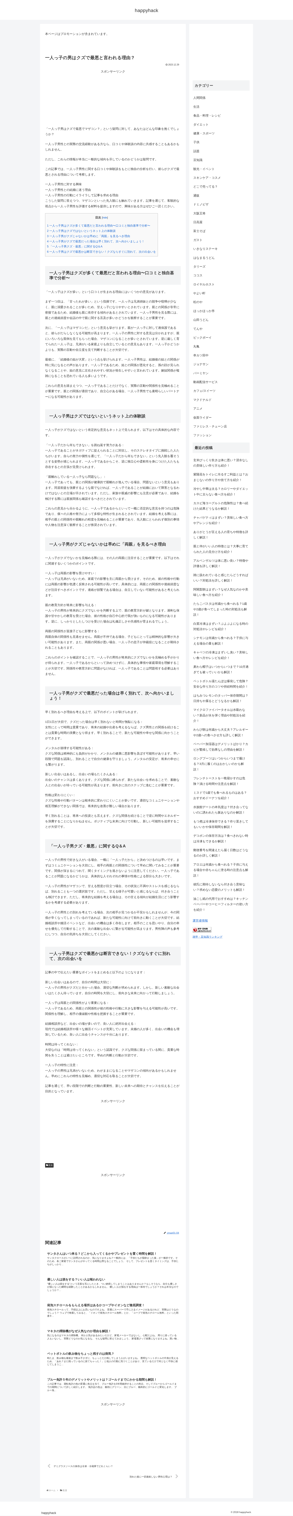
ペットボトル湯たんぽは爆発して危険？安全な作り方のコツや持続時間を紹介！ (220, 683)
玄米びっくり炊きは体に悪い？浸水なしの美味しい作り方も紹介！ (220, 462)
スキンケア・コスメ (207, 177)
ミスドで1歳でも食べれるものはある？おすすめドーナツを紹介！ (220, 795)
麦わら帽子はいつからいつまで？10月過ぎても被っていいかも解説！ (221, 669)
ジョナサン (201, 364)
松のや (197, 302)
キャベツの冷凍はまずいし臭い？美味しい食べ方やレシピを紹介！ (220, 655)
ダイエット (201, 124)
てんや (197, 328)
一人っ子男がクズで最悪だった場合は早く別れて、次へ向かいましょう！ (95, 241)
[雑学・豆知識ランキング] (202, 931)
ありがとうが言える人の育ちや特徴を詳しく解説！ (220, 534)
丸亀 (196, 346)
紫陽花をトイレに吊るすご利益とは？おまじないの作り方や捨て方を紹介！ (220, 477)
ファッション (202, 435)
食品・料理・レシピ (207, 115)
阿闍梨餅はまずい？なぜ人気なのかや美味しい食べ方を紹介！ (220, 592)
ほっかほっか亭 (204, 311)
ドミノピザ (201, 204)
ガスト (197, 240)
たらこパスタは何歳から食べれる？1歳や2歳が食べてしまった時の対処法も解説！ (220, 609)
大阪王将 (199, 213)
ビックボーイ (202, 337)
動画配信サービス (205, 382)
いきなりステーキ (205, 248)
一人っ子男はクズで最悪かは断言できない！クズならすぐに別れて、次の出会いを (101, 251)
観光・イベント (204, 169)
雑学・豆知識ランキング (207, 936)
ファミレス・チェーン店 (210, 426)
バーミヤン (201, 373)
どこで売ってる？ (205, 186)
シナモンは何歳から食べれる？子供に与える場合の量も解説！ (220, 640)
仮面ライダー (202, 417)
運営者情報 (200, 920)
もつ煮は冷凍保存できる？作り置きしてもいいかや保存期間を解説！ (220, 824)
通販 (196, 195)
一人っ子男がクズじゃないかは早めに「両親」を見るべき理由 (88, 236)
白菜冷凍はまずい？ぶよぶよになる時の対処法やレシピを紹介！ (220, 626)
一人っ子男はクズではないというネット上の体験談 (81, 231)
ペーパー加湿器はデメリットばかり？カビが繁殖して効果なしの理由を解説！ (220, 746)
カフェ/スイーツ (204, 391)
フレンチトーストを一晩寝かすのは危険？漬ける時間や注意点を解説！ (219, 781)
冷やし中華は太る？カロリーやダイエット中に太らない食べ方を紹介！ (220, 491)
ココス (197, 275)
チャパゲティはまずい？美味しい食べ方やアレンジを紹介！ (220, 520)
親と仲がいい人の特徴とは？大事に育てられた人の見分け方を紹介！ (220, 549)
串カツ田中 (201, 355)
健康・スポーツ (204, 133)
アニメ (197, 408)
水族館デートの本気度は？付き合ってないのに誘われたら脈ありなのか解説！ (220, 809)
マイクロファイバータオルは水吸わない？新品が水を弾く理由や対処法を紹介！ (219, 715)
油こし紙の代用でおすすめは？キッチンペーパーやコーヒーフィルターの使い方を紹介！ (220, 904)
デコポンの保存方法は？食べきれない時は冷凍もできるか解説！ (220, 838)
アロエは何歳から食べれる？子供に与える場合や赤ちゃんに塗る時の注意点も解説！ (220, 870)
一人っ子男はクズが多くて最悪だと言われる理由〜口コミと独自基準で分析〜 (98, 225)
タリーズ (199, 266)
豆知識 (197, 160)
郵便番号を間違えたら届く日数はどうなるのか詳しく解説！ (220, 852)
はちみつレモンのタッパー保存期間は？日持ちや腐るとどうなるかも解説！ (220, 698)
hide (105, 217)
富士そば (199, 231)
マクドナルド (202, 399)
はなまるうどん (204, 257)
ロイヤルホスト (204, 284)
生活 (50, 1165)
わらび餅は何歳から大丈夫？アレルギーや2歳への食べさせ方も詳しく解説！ (220, 732)
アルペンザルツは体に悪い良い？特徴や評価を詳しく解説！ (220, 563)
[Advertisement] (113, 98)
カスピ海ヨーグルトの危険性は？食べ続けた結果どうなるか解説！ (220, 505)
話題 (196, 151)
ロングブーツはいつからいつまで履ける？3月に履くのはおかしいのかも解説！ (219, 764)
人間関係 (199, 97)
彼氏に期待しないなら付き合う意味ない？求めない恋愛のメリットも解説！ (219, 887)
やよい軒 (199, 293)
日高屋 (197, 222)
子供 (196, 142)
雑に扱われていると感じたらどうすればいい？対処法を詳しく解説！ (220, 577)
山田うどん (201, 320)
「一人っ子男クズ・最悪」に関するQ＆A (74, 246)
